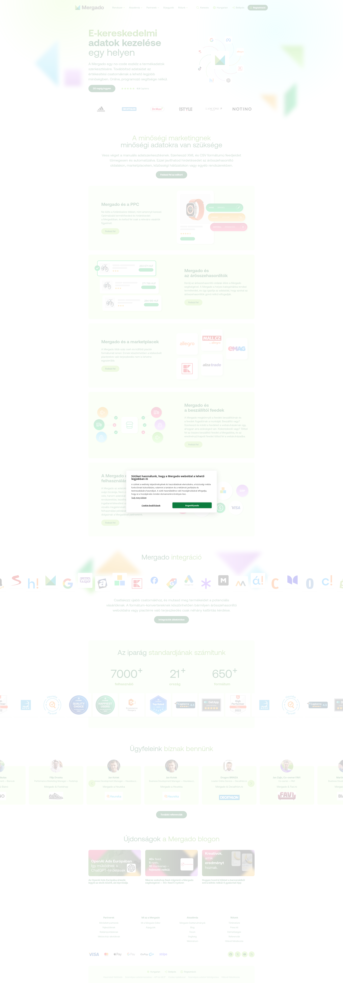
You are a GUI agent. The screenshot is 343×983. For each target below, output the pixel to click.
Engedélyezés (192, 505)
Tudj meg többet (138, 497)
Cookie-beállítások (151, 505)
